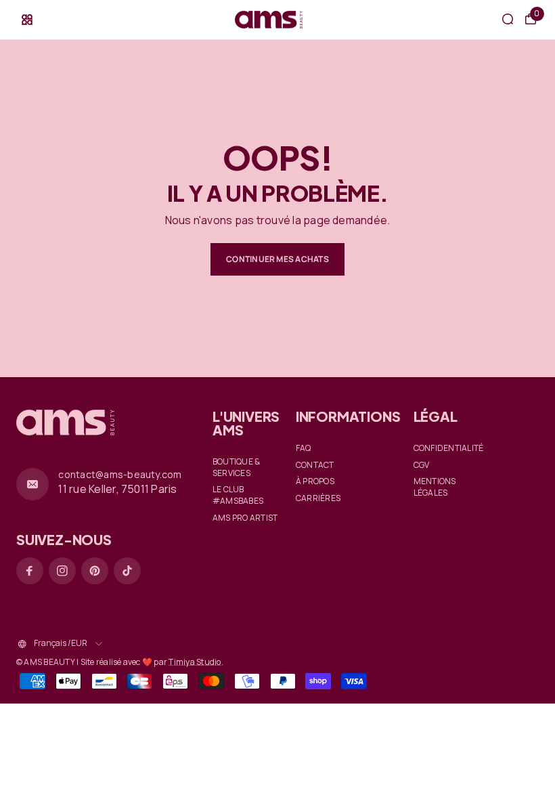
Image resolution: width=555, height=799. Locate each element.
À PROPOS (315, 481)
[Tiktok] (127, 570)
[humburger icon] (27, 19)
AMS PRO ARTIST (245, 518)
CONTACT (315, 465)
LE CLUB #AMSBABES (238, 495)
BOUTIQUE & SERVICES (236, 467)
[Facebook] (29, 570)
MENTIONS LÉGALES (435, 487)
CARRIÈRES (318, 498)
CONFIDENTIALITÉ (449, 448)
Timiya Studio (195, 662)
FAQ (303, 448)
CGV (422, 465)
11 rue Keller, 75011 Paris (117, 488)
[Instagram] (62, 570)
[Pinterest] (94, 570)
